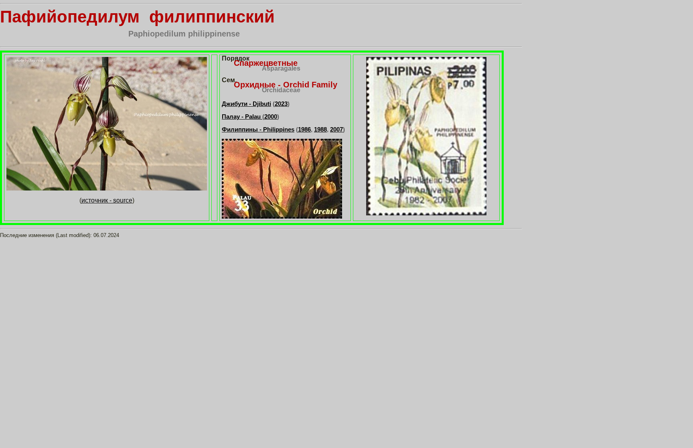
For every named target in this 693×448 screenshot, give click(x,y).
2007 (336, 129)
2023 (281, 103)
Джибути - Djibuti (246, 103)
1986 (304, 129)
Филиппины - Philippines (258, 129)
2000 (270, 116)
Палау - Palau (242, 116)
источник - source (106, 200)
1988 (320, 129)
